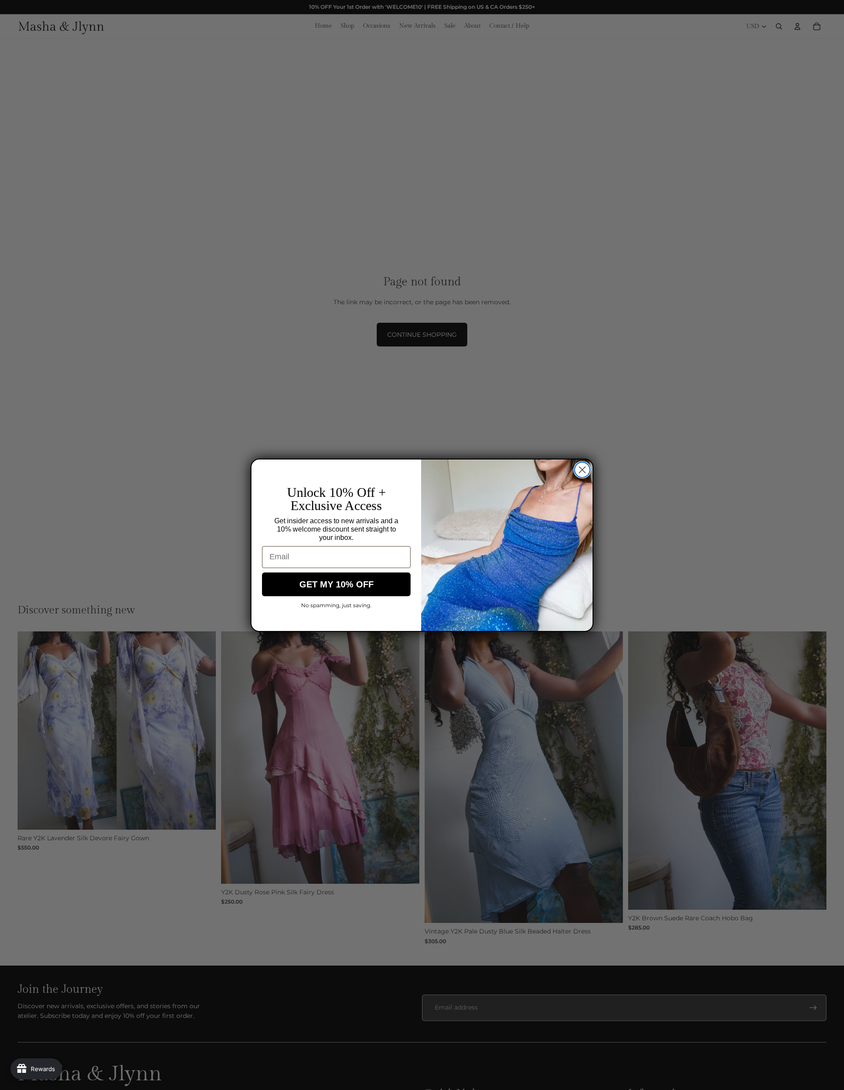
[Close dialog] (582, 470)
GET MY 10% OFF (336, 584)
